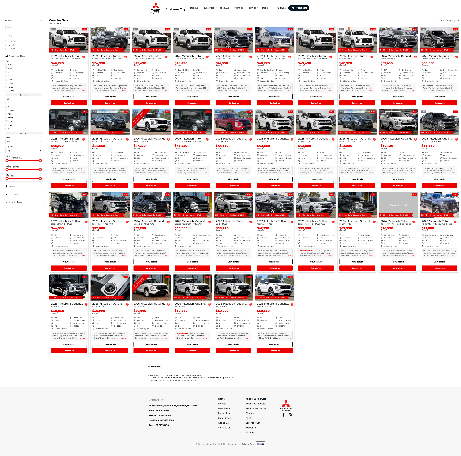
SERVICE (253, 8)
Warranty (251, 427)
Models (222, 403)
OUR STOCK (209, 8)
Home (221, 398)
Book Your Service (256, 403)
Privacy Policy (249, 444)
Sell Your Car (253, 422)
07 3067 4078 (301, 8)
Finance (250, 413)
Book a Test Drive (256, 408)
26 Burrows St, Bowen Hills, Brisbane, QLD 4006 (173, 405)
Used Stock (224, 418)
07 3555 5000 (167, 420)
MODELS (194, 8)
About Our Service (256, 398)
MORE (265, 8)
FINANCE (239, 8)
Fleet (248, 418)
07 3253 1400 (164, 415)
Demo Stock (225, 413)
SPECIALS (224, 8)
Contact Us (224, 427)
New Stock (224, 408)
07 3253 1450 (162, 425)
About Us (223, 422)
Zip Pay (250, 432)
